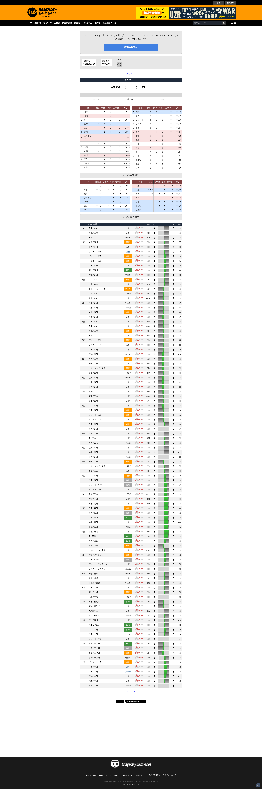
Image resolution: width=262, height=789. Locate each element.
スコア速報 (67, 23)
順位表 (77, 23)
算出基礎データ (109, 23)
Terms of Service (127, 775)
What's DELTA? (91, 775)
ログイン (218, 3)
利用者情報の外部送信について (162, 775)
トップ (29, 23)
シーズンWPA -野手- (131, 175)
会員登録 (230, 3)
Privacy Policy (141, 775)
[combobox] (207, 23)
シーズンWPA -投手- (131, 217)
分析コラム (87, 23)
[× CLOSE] (131, 73)
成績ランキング (41, 23)
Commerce (103, 775)
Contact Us (114, 775)
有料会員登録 (131, 47)
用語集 (97, 23)
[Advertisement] (71, 731)
